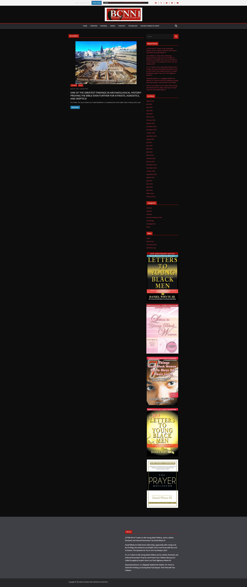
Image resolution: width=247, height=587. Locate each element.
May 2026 (149, 110)
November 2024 (151, 168)
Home (85, 26)
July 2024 (149, 181)
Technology (132, 26)
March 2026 (150, 117)
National (103, 26)
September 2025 (151, 136)
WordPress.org (151, 248)
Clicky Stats (97, 3)
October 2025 (150, 133)
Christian (93, 26)
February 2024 (150, 197)
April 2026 (149, 114)
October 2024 (150, 171)
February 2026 (150, 120)
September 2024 (151, 174)
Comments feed (151, 245)
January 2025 (150, 161)
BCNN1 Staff (84, 89)
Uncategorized (150, 224)
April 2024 (149, 190)
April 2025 (149, 152)
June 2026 (149, 107)
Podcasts (121, 26)
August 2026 (150, 101)
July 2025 (149, 142)
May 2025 (149, 149)
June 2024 (149, 184)
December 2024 (151, 165)
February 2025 (150, 158)
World (112, 26)
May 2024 (149, 187)
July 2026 (149, 104)
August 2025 (150, 139)
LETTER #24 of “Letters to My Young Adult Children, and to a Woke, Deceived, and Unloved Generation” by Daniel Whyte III (161, 51)
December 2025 (151, 126)
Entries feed (150, 241)
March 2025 (150, 155)
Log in (148, 238)
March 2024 (150, 193)
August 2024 (150, 177)
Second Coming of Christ (150, 26)
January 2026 (150, 123)
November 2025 (151, 130)
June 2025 (149, 146)
